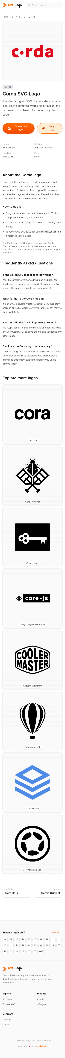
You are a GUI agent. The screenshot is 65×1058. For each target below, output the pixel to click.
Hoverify (40, 999)
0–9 (41, 951)
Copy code (51, 128)
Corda (8, 86)
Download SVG (21, 128)
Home (5, 16)
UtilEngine (41, 1004)
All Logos (7, 999)
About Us (7, 1019)
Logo (15, 969)
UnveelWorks (40, 1046)
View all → (56, 932)
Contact (6, 1024)
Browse (16, 16)
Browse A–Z (9, 1004)
